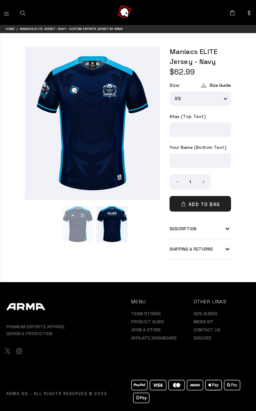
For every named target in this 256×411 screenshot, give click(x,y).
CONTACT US (207, 330)
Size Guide (220, 85)
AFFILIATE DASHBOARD (154, 338)
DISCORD (202, 338)
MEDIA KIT (204, 322)
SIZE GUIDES (206, 313)
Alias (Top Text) (188, 116)
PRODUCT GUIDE (147, 322)
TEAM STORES (146, 313)
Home (10, 29)
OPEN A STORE (146, 330)
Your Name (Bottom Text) (198, 147)
